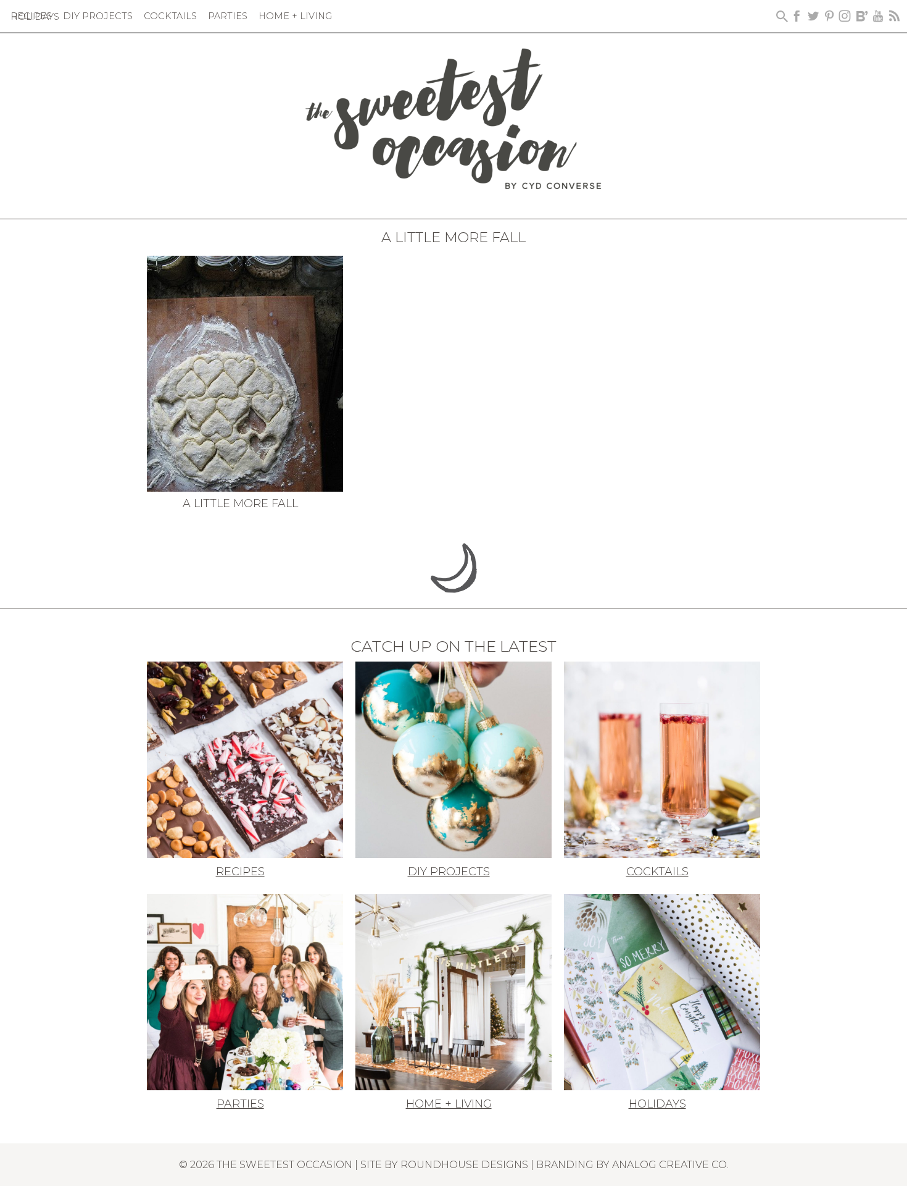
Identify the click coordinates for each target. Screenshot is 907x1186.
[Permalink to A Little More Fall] (245, 372)
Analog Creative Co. (670, 1164)
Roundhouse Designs (464, 1164)
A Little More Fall (240, 503)
